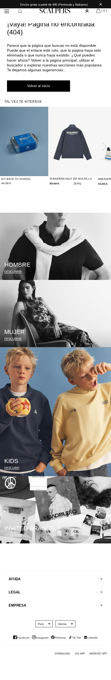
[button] (20, 11)
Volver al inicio (38, 86)
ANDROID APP (98, 653)
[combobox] (41, 623)
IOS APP (80, 653)
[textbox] (41, 623)
